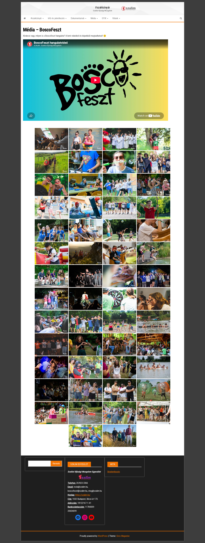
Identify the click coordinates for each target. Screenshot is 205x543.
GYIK (104, 18)
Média (93, 18)
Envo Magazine (123, 536)
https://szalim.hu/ (82, 495)
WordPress (103, 536)
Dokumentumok (78, 18)
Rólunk (115, 18)
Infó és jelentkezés (56, 18)
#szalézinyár (102, 7)
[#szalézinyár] (25, 18)
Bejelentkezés (113, 471)
